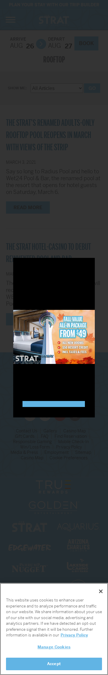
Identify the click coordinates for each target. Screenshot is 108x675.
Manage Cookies (54, 647)
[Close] (100, 591)
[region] (54, 629)
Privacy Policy (74, 635)
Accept (54, 663)
